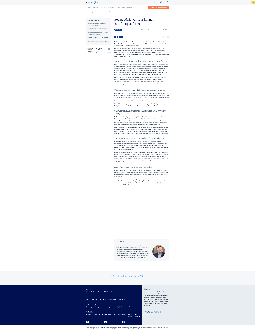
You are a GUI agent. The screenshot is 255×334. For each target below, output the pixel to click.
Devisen (103, 7)
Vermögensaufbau (99, 307)
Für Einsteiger (89, 307)
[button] (253, 2)
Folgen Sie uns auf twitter (114, 321)
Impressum (88, 314)
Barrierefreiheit (122, 314)
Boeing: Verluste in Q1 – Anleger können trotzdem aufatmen (98, 24)
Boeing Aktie (106, 11)
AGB (115, 314)
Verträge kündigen (130, 315)
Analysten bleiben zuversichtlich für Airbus (98, 41)
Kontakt (88, 299)
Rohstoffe (111, 7)
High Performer (121, 307)
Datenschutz (97, 314)
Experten (129, 7)
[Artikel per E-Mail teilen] (120, 37)
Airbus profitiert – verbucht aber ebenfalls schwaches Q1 (98, 38)
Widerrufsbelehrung (107, 314)
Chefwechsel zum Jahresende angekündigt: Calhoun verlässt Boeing (98, 33)
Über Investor (102, 299)
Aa (165, 37)
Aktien (89, 7)
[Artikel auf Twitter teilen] (117, 37)
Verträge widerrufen (137, 315)
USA (100, 11)
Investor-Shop (121, 299)
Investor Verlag (89, 11)
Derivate (95, 7)
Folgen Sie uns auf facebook (95, 321)
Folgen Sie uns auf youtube (132, 321)
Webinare (94, 299)
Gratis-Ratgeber (112, 299)
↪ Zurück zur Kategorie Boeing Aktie (127, 276)
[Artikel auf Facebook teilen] (115, 37)
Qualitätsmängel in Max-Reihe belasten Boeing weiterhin (98, 29)
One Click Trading (131, 307)
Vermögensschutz (110, 307)
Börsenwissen (121, 7)
